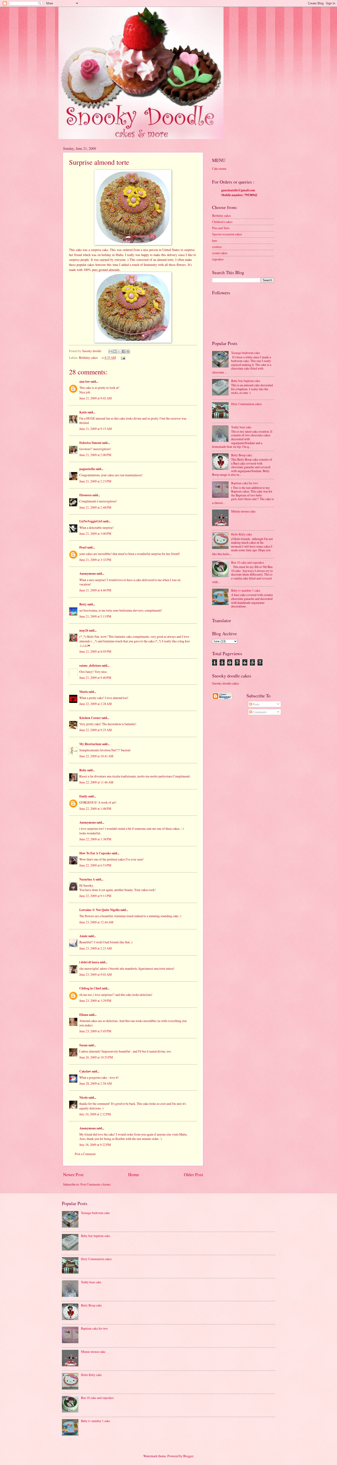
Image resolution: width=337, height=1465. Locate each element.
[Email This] (110, 351)
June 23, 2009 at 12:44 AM (96, 922)
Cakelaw (85, 1071)
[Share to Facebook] (123, 351)
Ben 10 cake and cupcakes (247, 562)
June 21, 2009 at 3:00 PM (95, 533)
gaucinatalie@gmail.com (238, 190)
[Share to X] (119, 351)
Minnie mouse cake (243, 511)
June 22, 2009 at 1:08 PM (95, 808)
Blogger (188, 1456)
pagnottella (87, 469)
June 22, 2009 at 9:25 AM (95, 730)
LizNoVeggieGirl (90, 521)
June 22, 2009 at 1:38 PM (95, 839)
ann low (84, 381)
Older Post (193, 1174)
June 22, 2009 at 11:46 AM (96, 782)
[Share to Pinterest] (128, 351)
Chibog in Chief (90, 988)
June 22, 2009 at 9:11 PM (95, 896)
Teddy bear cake (241, 427)
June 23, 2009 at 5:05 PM (95, 1031)
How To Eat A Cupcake (95, 853)
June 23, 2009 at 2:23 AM (95, 948)
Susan (83, 1045)
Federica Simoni (90, 442)
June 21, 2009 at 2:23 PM (95, 481)
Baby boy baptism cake (245, 381)
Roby (82, 770)
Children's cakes (222, 222)
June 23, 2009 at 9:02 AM (95, 974)
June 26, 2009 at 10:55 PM (96, 1057)
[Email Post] (122, 357)
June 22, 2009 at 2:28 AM (95, 704)
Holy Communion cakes (246, 404)
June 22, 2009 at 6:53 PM (95, 865)
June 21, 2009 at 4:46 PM (95, 590)
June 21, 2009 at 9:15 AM (95, 428)
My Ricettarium (90, 744)
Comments (259, 712)
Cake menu (219, 168)
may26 (83, 630)
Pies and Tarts (220, 228)
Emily (83, 796)
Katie (83, 412)
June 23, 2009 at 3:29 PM (95, 1000)
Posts (255, 704)
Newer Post (73, 1174)
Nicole (83, 1097)
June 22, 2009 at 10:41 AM (96, 756)
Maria (83, 691)
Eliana (83, 1014)
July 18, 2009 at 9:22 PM (95, 1144)
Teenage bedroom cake (245, 353)
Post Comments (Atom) (95, 1184)
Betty (83, 604)
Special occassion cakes (227, 234)
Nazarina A (87, 879)
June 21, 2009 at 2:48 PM (95, 507)
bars (214, 240)
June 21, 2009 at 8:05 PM (95, 651)
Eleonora (85, 495)
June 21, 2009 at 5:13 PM (95, 616)
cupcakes (218, 259)
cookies (217, 247)
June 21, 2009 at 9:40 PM (95, 677)
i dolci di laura (89, 962)
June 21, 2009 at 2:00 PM (95, 455)
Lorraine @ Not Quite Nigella (99, 910)
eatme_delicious (90, 665)
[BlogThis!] (115, 351)
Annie (83, 936)
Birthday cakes (88, 357)
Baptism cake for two (244, 483)
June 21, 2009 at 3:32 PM (95, 559)
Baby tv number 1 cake (245, 590)
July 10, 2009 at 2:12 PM (95, 1114)
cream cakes (219, 253)
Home (133, 1174)
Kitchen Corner (90, 718)
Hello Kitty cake (241, 534)
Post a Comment (85, 1154)
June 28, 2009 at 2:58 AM (95, 1083)
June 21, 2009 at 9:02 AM (95, 398)
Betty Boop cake (241, 455)
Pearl (82, 547)
